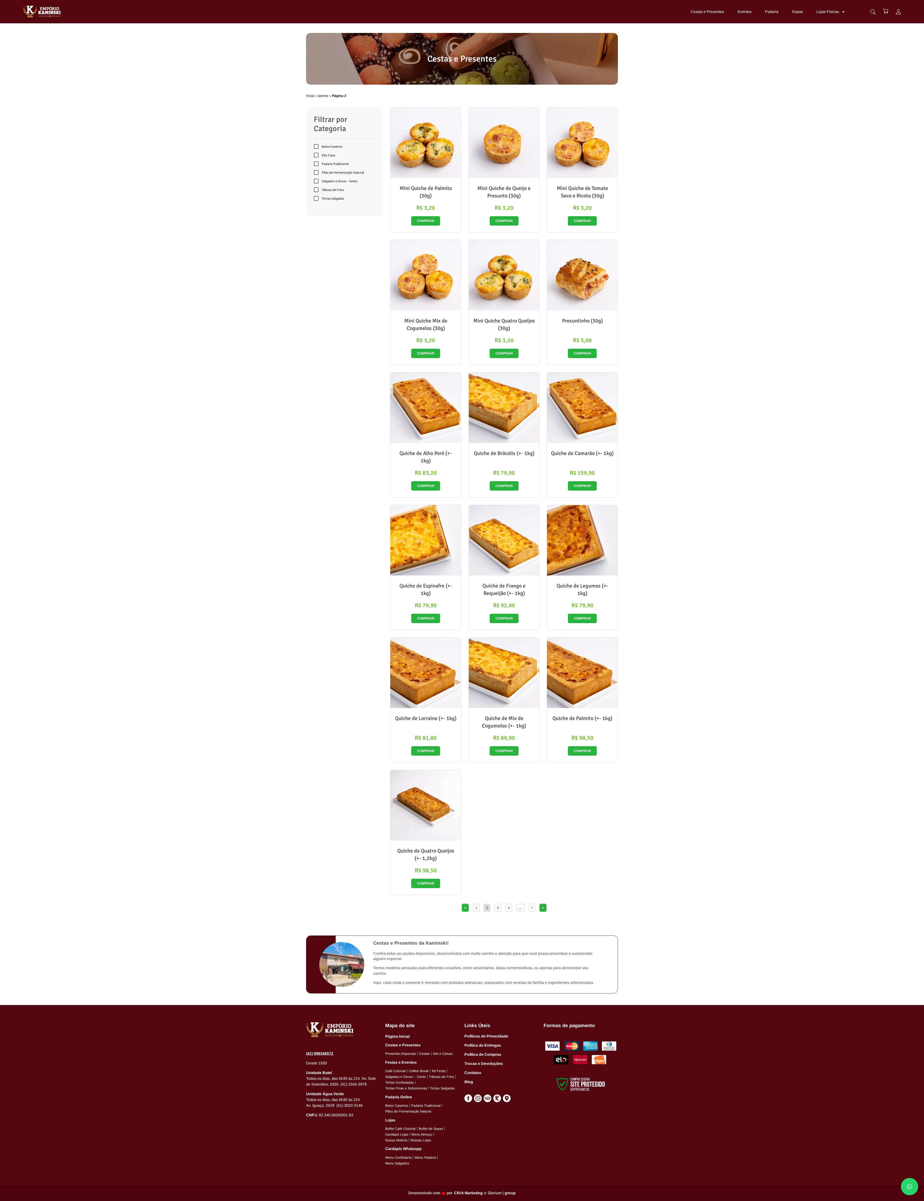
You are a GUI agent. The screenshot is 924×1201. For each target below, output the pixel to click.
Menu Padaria (425, 1157)
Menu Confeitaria (398, 1157)
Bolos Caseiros (332, 146)
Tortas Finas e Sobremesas (406, 1088)
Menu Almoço (421, 1134)
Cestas (424, 1054)
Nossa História (396, 1140)
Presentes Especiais (400, 1054)
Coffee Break (419, 1071)
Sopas (797, 12)
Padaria (771, 12)
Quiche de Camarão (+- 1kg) (582, 453)
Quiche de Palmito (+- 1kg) (582, 718)
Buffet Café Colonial (400, 1129)
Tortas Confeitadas (399, 1082)
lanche (323, 96)
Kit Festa (438, 1071)
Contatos (472, 1073)
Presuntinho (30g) (582, 320)
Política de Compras (482, 1054)
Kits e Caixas (443, 1054)
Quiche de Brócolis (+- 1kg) (504, 453)
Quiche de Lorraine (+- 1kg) (425, 718)
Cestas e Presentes (707, 12)
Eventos (744, 12)
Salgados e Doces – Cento (405, 1077)
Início (310, 96)
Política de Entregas (482, 1045)
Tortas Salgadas (333, 198)
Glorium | (502, 1193)
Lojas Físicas (827, 12)
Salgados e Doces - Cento (340, 181)
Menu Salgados (397, 1163)
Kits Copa (328, 155)
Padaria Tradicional (335, 164)
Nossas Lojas (421, 1140)
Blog (468, 1082)
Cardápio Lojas (396, 1134)
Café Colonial (395, 1071)
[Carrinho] (885, 10)
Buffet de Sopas (431, 1129)
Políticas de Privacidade (486, 1036)
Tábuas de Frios (333, 190)
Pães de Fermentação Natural (343, 172)
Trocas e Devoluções (483, 1064)
